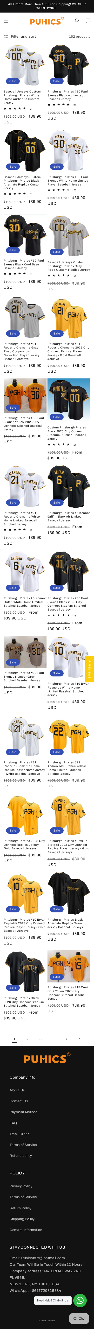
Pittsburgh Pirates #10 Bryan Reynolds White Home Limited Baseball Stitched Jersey (68, 689)
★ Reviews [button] (90, 669)
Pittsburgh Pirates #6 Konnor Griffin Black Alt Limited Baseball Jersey (68, 516)
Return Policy (21, 1208)
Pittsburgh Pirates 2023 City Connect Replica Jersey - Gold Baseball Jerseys (24, 844)
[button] (6, 20)
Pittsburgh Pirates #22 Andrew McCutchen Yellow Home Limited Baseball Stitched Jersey (66, 768)
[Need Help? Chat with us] (80, 1300)
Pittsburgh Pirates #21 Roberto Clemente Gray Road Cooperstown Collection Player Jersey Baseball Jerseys (21, 351)
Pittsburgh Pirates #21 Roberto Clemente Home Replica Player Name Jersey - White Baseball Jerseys (24, 768)
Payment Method (23, 1112)
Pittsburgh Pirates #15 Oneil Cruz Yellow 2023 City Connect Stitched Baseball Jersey (68, 993)
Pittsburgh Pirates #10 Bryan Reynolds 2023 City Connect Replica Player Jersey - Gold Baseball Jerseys (25, 925)
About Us (17, 1090)
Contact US (19, 1101)
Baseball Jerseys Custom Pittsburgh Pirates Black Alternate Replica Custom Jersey (22, 182)
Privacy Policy (21, 1186)
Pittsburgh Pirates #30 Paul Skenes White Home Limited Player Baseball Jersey (67, 180)
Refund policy (21, 1156)
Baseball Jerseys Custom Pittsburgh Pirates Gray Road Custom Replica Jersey (68, 266)
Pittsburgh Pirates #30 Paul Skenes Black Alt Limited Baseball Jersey (67, 95)
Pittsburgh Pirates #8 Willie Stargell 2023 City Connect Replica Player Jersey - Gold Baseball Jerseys (68, 846)
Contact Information (26, 1230)
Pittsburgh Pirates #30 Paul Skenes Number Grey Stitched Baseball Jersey (24, 676)
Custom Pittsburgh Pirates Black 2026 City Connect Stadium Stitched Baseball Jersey (66, 433)
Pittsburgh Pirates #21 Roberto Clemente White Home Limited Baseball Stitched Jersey (22, 518)
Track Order (19, 1134)
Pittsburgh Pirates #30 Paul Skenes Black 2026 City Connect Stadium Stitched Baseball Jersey (67, 604)
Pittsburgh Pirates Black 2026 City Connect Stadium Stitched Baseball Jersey (24, 1001)
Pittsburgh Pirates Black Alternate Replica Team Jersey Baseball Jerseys (65, 923)
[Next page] (79, 1039)
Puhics (51, 1321)
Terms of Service (23, 1145)
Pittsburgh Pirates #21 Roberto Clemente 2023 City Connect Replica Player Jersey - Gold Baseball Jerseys (68, 351)
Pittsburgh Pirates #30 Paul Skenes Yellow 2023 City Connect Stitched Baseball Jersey (24, 423)
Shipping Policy (22, 1219)
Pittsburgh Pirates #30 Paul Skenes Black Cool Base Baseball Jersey (24, 264)
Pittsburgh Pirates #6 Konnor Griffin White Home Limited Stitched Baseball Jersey (25, 602)
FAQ (13, 1123)
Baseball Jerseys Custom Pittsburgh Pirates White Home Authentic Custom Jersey (22, 97)
